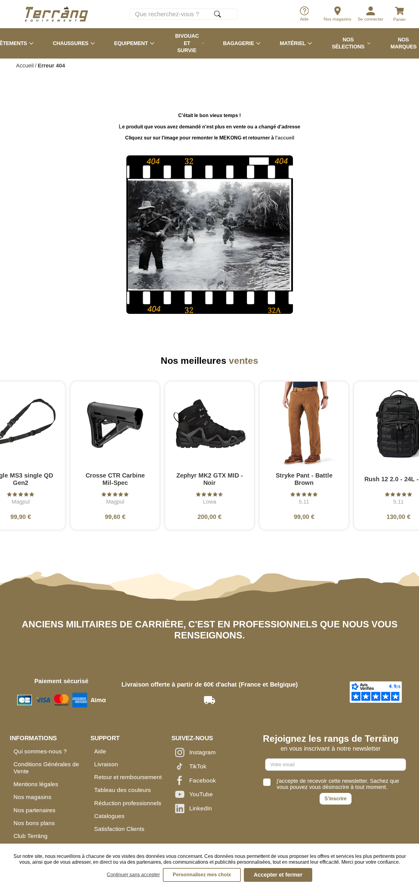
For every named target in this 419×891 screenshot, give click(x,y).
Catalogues (109, 816)
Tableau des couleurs (122, 790)
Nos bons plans (34, 823)
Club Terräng (30, 836)
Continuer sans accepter (133, 874)
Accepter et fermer (278, 875)
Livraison (106, 764)
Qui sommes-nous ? (40, 751)
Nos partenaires (34, 810)
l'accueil (284, 137)
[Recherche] (217, 14)
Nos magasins (32, 797)
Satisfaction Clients (119, 829)
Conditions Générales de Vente (46, 768)
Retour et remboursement (128, 777)
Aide (100, 751)
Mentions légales (35, 784)
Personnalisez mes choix (202, 874)
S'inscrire (336, 798)
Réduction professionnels (127, 803)
